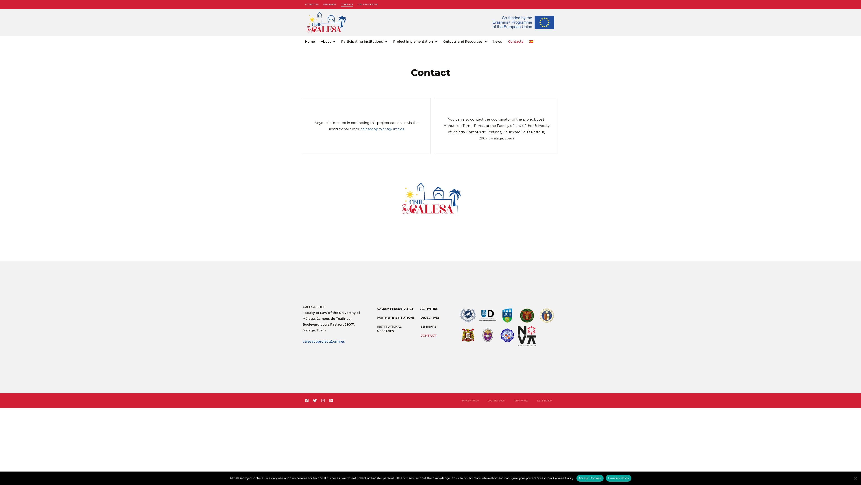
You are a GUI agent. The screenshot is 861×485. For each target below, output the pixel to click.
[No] (855, 478)
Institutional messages (389, 329)
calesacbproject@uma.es (382, 129)
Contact (347, 4)
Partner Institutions (396, 317)
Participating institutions (362, 42)
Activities (312, 4)
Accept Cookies (590, 478)
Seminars (329, 4)
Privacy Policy (470, 400)
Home (310, 42)
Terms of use (520, 400)
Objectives (430, 317)
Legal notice (544, 400)
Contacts (515, 42)
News (497, 42)
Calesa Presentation (395, 308)
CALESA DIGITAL (368, 4)
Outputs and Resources (463, 42)
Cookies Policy (496, 400)
